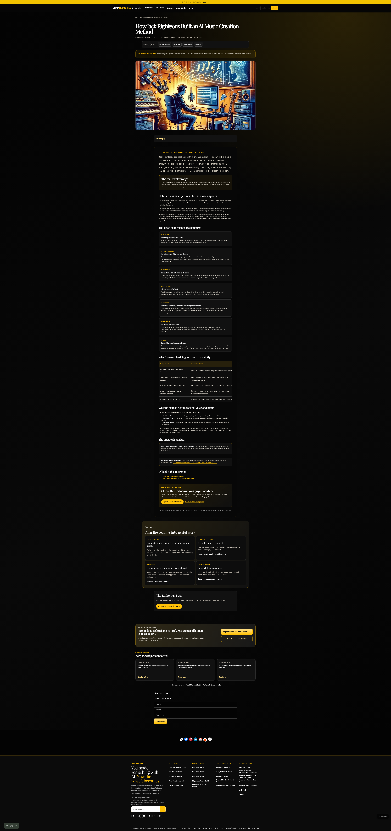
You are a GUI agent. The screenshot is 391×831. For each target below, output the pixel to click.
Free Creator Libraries (177, 781)
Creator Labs (136, 8)
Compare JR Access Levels (199, 785)
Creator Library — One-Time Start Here (247, 776)
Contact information (231, 828)
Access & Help (181, 8)
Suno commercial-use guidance (174, 476)
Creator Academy (175, 776)
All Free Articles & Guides (225, 785)
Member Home (244, 767)
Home (136, 17)
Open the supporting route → (210, 579)
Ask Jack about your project (194, 502)
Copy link (199, 44)
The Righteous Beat (176, 785)
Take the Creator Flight (177, 767)
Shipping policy (218, 828)
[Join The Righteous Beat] (163, 809)
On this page (161, 139)
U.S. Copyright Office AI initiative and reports (178, 478)
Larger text (177, 44)
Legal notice (256, 828)
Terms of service (207, 828)
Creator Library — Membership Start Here (248, 772)
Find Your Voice (198, 772)
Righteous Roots (222, 776)
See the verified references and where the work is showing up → (195, 462)
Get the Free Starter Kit (237, 639)
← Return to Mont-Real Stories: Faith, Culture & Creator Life (195, 685)
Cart (269, 8)
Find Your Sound (198, 767)
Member (264, 8)
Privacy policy (196, 828)
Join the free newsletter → (169, 606)
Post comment (160, 721)
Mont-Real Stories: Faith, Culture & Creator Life (151, 17)
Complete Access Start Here (247, 781)
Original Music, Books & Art (225, 781)
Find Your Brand (198, 776)
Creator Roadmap (175, 772)
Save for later (188, 44)
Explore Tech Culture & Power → (237, 632)
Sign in (241, 794)
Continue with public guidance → (212, 554)
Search (258, 8)
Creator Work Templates (248, 785)
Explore (170, 8)
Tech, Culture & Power (224, 772)
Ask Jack (274, 8)
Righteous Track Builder (201, 781)
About (191, 8)
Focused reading (164, 44)
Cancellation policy (245, 828)
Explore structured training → (159, 582)
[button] (155, 616)
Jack (122, 8)
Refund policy (186, 828)
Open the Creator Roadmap (172, 502)
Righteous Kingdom (223, 767)
